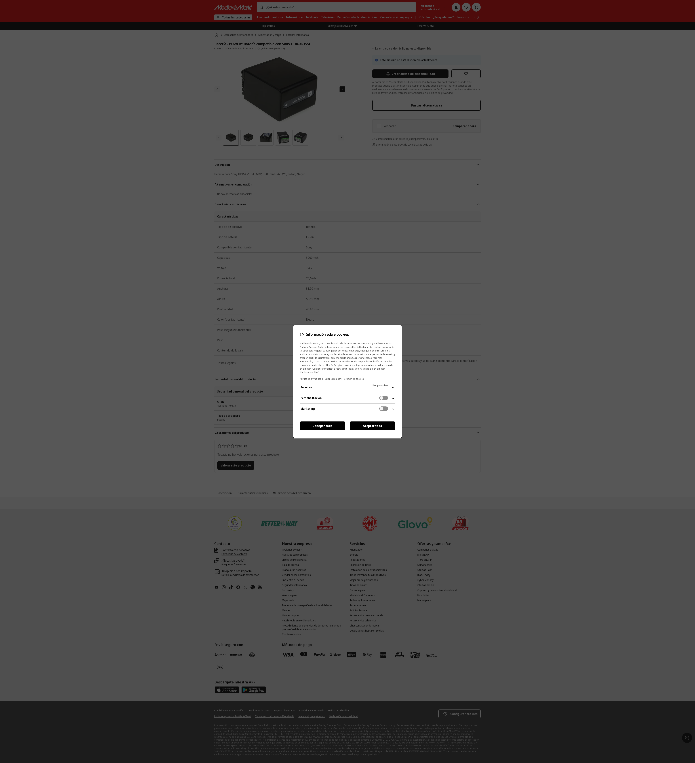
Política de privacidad (310, 378)
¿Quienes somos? (332, 378)
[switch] (383, 398)
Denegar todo (322, 426)
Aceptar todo (372, 426)
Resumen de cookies (353, 378)
